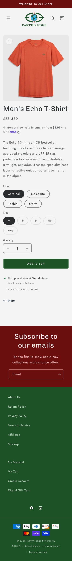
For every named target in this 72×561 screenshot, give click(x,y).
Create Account (18, 481)
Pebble (13, 204)
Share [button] (11, 300)
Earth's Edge (34, 540)
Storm (33, 204)
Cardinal (14, 194)
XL (52, 221)
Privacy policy (52, 546)
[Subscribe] (59, 374)
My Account (16, 462)
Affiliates (14, 434)
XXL (13, 231)
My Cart (13, 471)
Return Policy (17, 406)
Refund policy (32, 546)
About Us (14, 397)
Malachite (38, 194)
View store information (23, 289)
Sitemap (13, 444)
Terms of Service (19, 425)
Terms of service (38, 552)
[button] (8, 18)
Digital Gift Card (19, 490)
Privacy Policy (17, 416)
